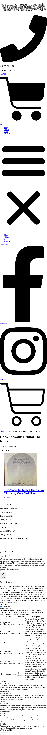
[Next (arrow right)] (3, 734)
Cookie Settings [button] (5, 569)
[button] (23, 184)
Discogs (7, 134)
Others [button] (2, 722)
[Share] (5, 732)
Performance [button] (4, 691)
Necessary (6, 606)
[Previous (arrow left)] (1, 734)
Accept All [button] (15, 569)
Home (2, 431)
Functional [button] (3, 681)
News (6, 132)
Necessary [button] (3, 604)
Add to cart (8, 500)
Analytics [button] (3, 701)
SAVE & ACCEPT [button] (6, 730)
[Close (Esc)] (7, 732)
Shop (6, 128)
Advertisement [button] (5, 712)
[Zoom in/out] (1, 732)
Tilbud (6, 130)
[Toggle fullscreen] (3, 732)
